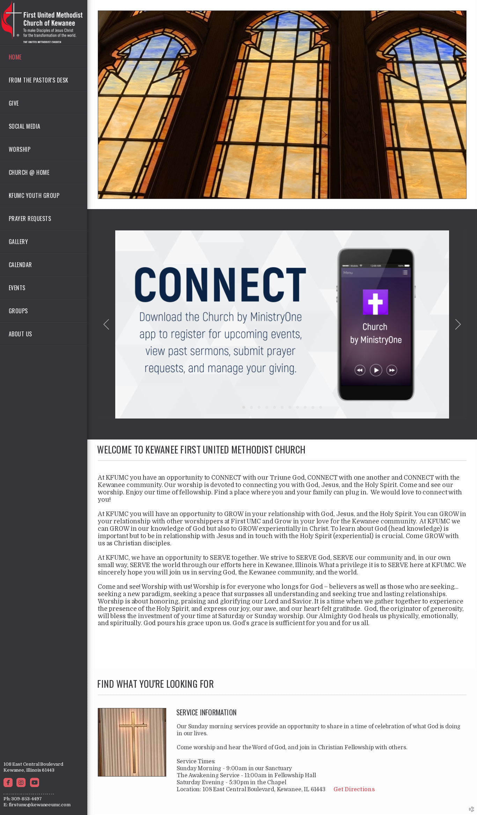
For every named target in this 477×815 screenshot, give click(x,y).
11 (320, 409)
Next (458, 324)
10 (312, 409)
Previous (106, 324)
